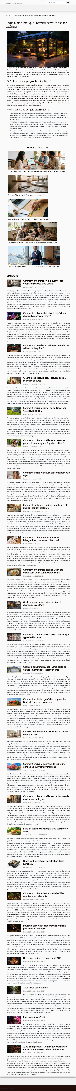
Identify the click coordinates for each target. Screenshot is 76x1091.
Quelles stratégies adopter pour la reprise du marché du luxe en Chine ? (34, 266)
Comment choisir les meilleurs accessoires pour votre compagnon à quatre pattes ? (44, 442)
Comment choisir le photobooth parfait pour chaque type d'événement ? (45, 314)
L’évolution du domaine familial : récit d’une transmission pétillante (32, 242)
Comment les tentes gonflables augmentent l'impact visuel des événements (45, 700)
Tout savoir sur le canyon (35, 988)
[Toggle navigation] (8, 8)
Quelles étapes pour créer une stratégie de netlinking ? (28, 219)
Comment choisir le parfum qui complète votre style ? (46, 474)
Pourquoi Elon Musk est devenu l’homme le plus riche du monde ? (44, 927)
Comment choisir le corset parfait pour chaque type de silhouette (46, 636)
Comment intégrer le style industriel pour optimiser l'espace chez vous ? (43, 282)
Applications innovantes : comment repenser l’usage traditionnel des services (36, 171)
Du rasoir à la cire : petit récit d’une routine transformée (28, 195)
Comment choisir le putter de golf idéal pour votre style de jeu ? (45, 409)
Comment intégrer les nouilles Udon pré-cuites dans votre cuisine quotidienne (43, 571)
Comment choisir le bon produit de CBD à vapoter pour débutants (43, 895)
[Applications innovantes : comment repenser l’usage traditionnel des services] (36, 160)
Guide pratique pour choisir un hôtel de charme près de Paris (42, 603)
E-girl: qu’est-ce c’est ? (34, 1017)
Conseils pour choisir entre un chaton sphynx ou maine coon (45, 733)
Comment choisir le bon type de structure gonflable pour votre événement (44, 765)
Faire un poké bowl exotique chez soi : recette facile (45, 830)
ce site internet (55, 94)
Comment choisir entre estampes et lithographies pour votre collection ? (41, 539)
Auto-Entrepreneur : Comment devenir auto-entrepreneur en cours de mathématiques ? (45, 1048)
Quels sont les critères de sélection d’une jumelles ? (43, 862)
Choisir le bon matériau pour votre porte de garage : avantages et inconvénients (44, 668)
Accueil (8, 15)
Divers (15, 15)
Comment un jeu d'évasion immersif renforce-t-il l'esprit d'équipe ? (46, 347)
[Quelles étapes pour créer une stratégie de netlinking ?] (28, 208)
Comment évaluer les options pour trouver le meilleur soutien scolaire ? (45, 506)
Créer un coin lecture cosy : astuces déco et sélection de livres (44, 379)
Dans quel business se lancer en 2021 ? (42, 958)
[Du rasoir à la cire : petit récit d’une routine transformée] (28, 184)
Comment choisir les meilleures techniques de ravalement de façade (46, 798)
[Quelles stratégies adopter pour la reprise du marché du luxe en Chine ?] (34, 255)
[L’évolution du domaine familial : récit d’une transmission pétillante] (32, 231)
